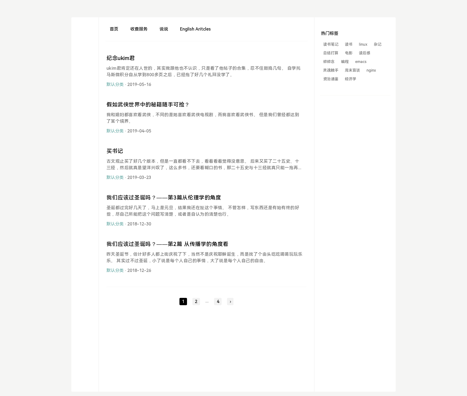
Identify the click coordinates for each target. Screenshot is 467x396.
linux (363, 44)
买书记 (114, 151)
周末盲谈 (352, 70)
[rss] (85, 68)
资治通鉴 (330, 79)
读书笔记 (330, 44)
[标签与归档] (85, 58)
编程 (345, 61)
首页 (114, 29)
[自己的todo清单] (85, 48)
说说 (163, 29)
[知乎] (85, 97)
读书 (348, 44)
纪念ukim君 (120, 58)
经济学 (350, 79)
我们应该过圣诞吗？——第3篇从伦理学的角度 (163, 197)
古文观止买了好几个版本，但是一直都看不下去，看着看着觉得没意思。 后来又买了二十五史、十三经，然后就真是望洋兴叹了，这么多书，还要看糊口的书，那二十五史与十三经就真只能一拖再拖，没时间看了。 (202, 168)
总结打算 (330, 53)
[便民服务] (85, 38)
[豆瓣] (85, 87)
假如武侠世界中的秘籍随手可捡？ (148, 104)
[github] (85, 106)
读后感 (364, 53)
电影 (348, 53)
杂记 (377, 44)
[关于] (85, 77)
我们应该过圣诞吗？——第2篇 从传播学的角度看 (167, 244)
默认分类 (115, 84)
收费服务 (139, 29)
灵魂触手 (330, 70)
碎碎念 (329, 61)
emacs (360, 61)
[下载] (85, 29)
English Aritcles (195, 29)
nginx (371, 70)
